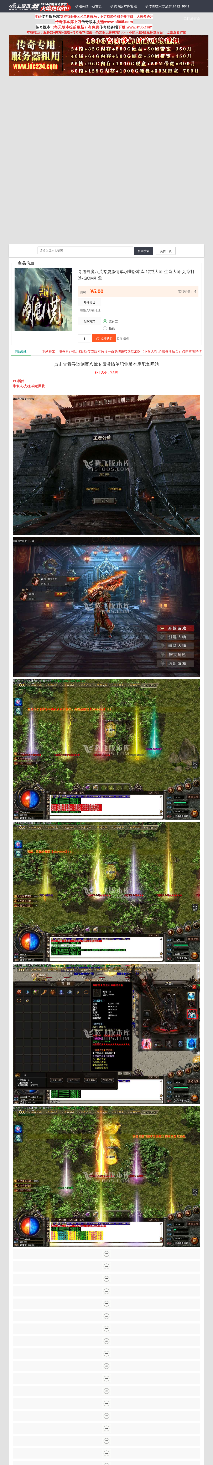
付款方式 (89, 321)
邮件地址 (89, 302)
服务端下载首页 (88, 6)
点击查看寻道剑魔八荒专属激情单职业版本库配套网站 (106, 364)
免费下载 (166, 251)
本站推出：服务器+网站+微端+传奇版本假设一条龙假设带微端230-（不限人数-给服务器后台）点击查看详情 (122, 351)
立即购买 (104, 338)
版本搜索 (143, 251)
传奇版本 (88, 21)
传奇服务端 (50, 16)
